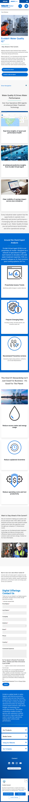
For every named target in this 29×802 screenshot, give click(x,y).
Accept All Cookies (8, 793)
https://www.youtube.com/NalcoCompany (20, 763)
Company (5, 616)
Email (4, 629)
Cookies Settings (14, 797)
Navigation (6, 85)
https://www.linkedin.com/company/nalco (9, 763)
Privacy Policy (22, 681)
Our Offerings (5, 12)
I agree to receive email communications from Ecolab (13, 667)
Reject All (20, 793)
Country (4, 642)
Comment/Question (8, 648)
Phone (4, 635)
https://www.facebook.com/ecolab (13, 763)
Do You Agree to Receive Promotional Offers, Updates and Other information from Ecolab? (13, 661)
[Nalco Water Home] (6, 6)
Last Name (5, 610)
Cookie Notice (21, 790)
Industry (4, 623)
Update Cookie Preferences (14, 768)
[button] (20, 6)
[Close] (26, 780)
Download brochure (8, 69)
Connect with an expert (9, 74)
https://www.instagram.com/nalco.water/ (16, 763)
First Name (5, 604)
